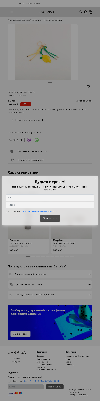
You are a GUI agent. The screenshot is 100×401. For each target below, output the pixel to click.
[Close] (95, 178)
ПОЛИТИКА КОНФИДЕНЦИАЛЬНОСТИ (39, 211)
